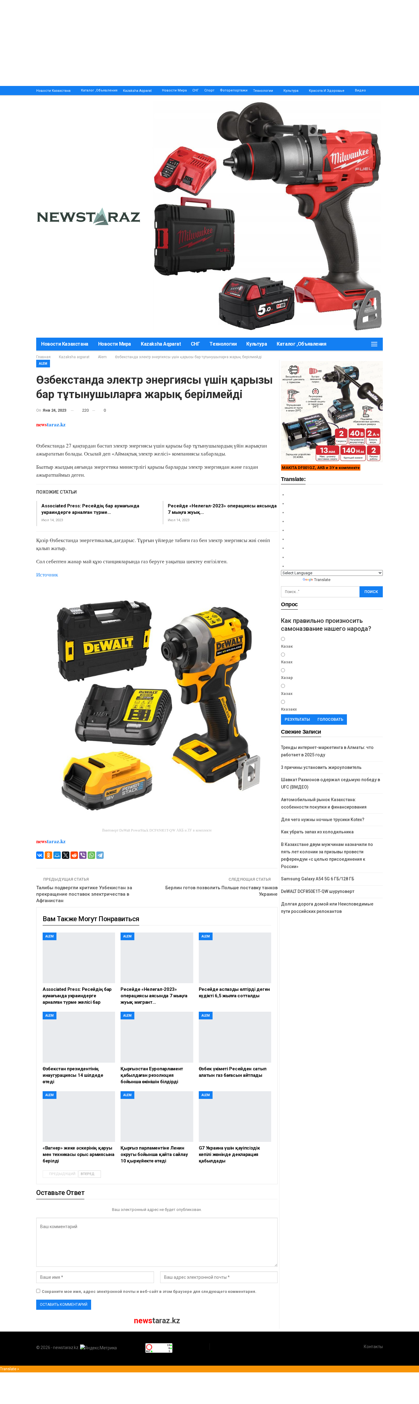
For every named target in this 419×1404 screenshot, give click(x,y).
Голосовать (330, 719)
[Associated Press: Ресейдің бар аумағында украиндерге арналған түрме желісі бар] (79, 958)
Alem (43, 363)
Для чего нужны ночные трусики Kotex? (322, 819)
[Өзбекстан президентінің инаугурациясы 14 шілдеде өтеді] (79, 1037)
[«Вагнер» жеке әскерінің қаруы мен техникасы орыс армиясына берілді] (79, 1116)
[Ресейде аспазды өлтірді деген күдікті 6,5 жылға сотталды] (235, 958)
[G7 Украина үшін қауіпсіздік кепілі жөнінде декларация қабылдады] (235, 1116)
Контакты (373, 1346)
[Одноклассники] (48, 855)
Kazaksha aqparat (137, 91)
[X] (65, 855)
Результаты (297, 719)
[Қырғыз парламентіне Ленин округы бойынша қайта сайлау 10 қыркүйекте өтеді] (157, 1116)
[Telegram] (100, 855)
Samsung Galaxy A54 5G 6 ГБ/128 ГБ (317, 878)
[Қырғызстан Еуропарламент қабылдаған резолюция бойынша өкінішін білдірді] (157, 1037)
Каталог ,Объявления (99, 90)
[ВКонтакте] (40, 855)
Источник (47, 574)
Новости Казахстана (53, 91)
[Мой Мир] (57, 855)
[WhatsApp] (91, 855)
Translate (322, 579)
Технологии (263, 91)
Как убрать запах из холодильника (317, 831)
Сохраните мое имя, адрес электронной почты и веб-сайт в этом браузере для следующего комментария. (149, 1291)
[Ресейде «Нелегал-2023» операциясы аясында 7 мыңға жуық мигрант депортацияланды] (157, 958)
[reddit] (74, 855)
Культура (290, 91)
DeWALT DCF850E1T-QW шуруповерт (317, 891)
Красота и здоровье (326, 91)
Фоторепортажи (234, 90)
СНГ (195, 90)
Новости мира (174, 90)
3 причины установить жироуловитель (321, 767)
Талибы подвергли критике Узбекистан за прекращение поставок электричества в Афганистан (84, 894)
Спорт (209, 90)
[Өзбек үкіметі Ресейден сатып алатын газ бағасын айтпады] (235, 1037)
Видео (360, 90)
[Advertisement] (184, 43)
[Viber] (82, 855)
